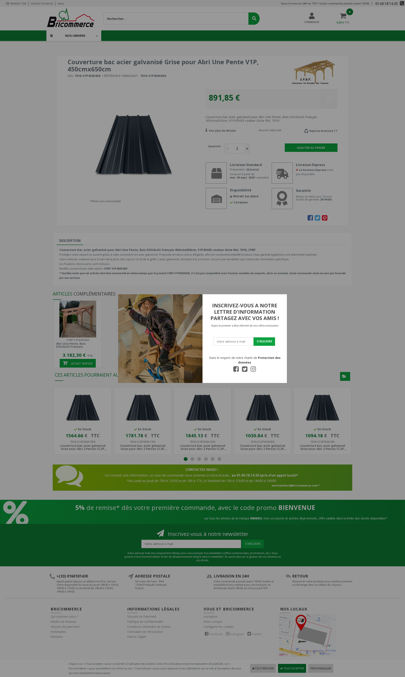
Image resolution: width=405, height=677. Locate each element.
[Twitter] (245, 370)
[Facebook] (236, 370)
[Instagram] (253, 370)
